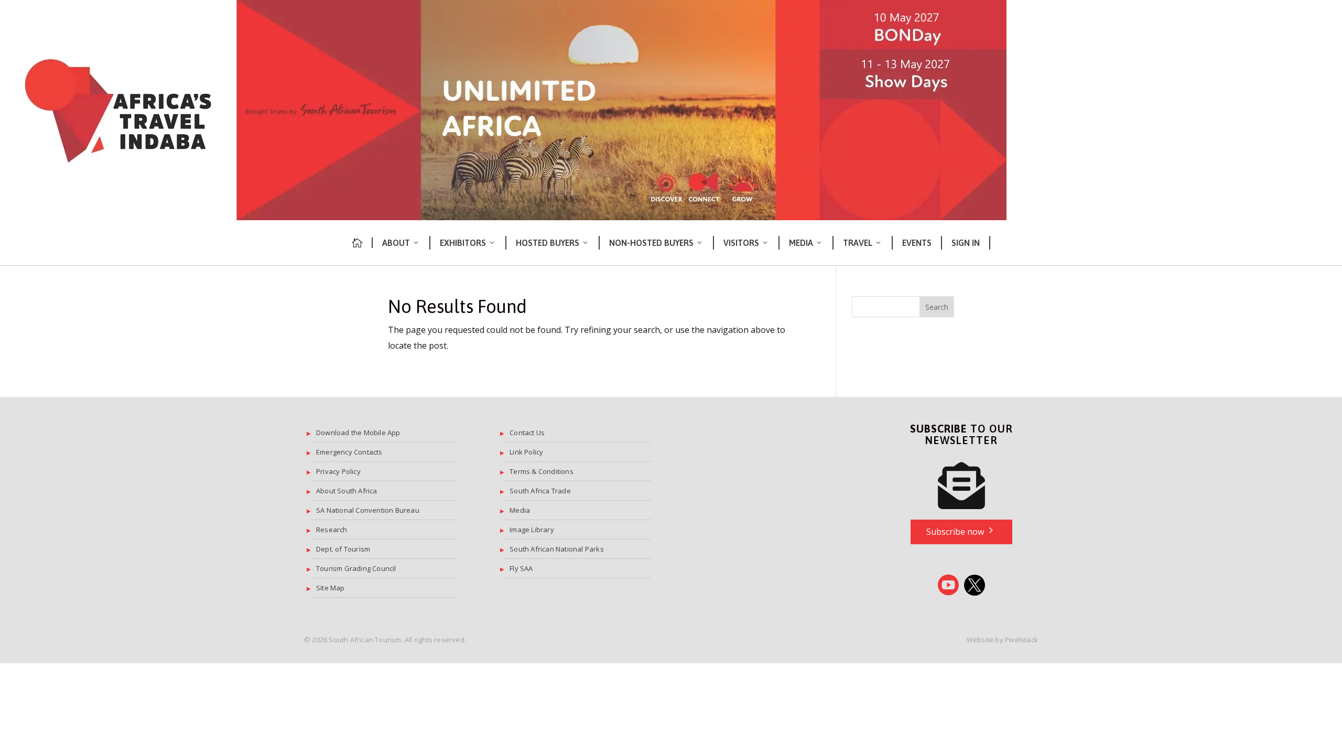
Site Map (330, 587)
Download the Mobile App (358, 432)
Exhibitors (463, 242)
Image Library (532, 529)
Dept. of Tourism (343, 549)
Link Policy (526, 452)
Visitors (741, 242)
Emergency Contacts (349, 452)
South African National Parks (557, 549)
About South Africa (346, 490)
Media (801, 242)
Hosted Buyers (547, 242)
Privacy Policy (338, 471)
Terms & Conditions (541, 471)
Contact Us (527, 432)
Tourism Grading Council (356, 568)
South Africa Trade (540, 490)
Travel (857, 242)
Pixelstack (1021, 639)
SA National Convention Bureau (367, 510)
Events (917, 242)
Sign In (965, 242)
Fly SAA (521, 568)
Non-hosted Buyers (651, 242)
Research (332, 529)
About (396, 242)
